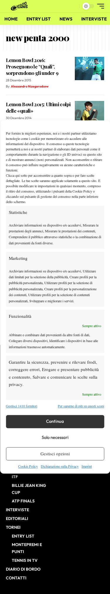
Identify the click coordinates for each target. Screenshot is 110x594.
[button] (73, 6)
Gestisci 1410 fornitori (21, 406)
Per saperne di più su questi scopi (81, 406)
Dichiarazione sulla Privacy (60, 466)
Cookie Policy (28, 466)
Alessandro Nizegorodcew (29, 86)
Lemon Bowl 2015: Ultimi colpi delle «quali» (38, 107)
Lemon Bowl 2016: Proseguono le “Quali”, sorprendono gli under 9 (32, 66)
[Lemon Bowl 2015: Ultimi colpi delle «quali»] (89, 112)
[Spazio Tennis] (20, 6)
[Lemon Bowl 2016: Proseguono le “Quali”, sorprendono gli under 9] (89, 68)
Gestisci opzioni (55, 454)
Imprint (87, 466)
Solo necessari (55, 437)
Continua (55, 421)
